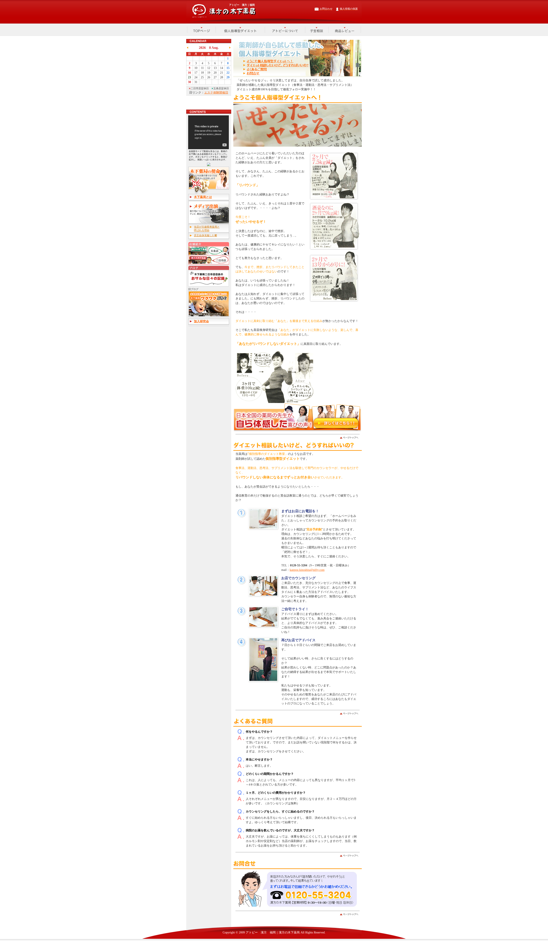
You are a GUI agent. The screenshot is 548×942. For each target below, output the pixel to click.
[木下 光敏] (208, 165)
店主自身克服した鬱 (205, 235)
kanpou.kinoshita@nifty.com (307, 569)
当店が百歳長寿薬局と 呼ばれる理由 (207, 228)
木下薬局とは (203, 197)
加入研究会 (201, 321)
